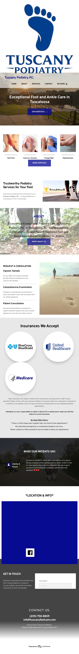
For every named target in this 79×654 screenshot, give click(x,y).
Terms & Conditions (45, 625)
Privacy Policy (32, 625)
